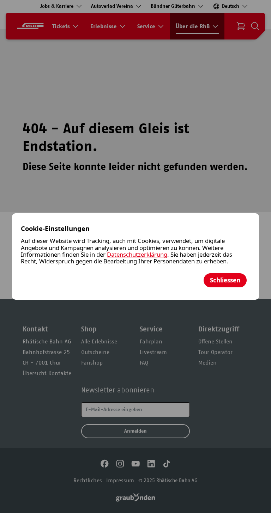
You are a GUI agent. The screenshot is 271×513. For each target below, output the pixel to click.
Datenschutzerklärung (137, 254)
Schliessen (225, 280)
